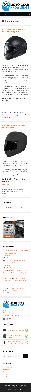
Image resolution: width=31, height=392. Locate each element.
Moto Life (6, 379)
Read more (5, 108)
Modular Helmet (23, 115)
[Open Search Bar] (29, 14)
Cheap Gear (6, 374)
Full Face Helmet (9, 115)
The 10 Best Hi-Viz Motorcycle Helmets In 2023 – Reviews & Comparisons (15, 253)
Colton (5, 251)
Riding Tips (6, 369)
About (5, 310)
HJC (16, 115)
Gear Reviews (8, 113)
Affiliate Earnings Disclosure (11, 315)
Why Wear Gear (7, 367)
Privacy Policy (7, 313)
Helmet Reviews (18, 113)
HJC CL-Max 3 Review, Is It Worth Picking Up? (13, 30)
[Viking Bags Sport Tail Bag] (4, 330)
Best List (5, 372)
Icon (22, 191)
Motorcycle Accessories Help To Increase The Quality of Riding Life (15, 280)
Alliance (6, 191)
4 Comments (8, 117)
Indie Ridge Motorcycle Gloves (15, 336)
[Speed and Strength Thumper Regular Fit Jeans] (4, 343)
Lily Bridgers (7, 278)
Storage (5, 376)
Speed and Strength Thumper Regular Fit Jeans (16, 342)
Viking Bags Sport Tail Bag (16, 330)
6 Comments (8, 194)
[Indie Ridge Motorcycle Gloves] (4, 336)
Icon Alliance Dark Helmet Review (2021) (14, 126)
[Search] (25, 356)
